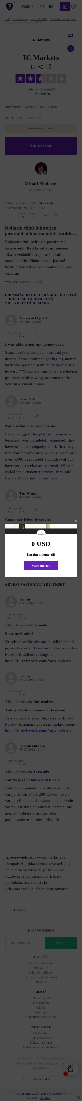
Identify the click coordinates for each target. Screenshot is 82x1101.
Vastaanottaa (41, 565)
